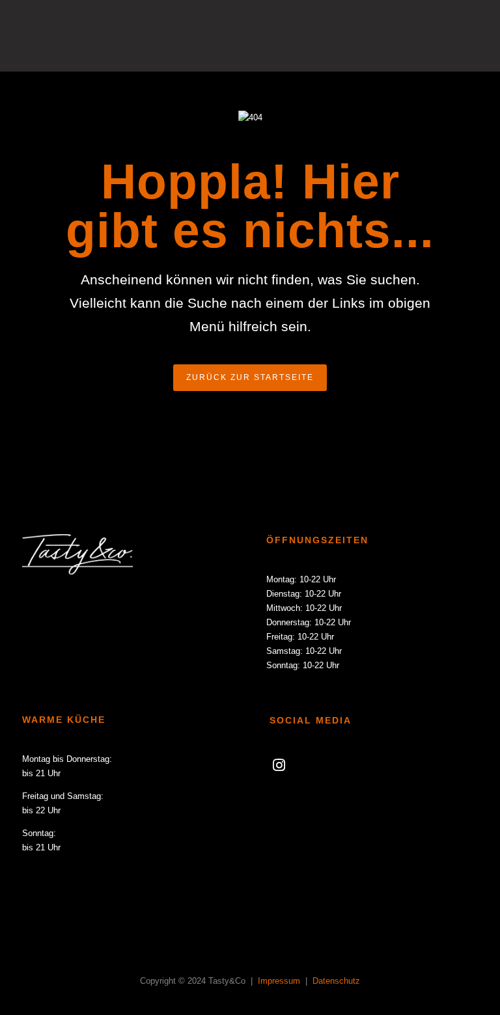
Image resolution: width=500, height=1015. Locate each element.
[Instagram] (279, 769)
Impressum (280, 981)
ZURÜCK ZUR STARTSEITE (250, 377)
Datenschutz (336, 981)
